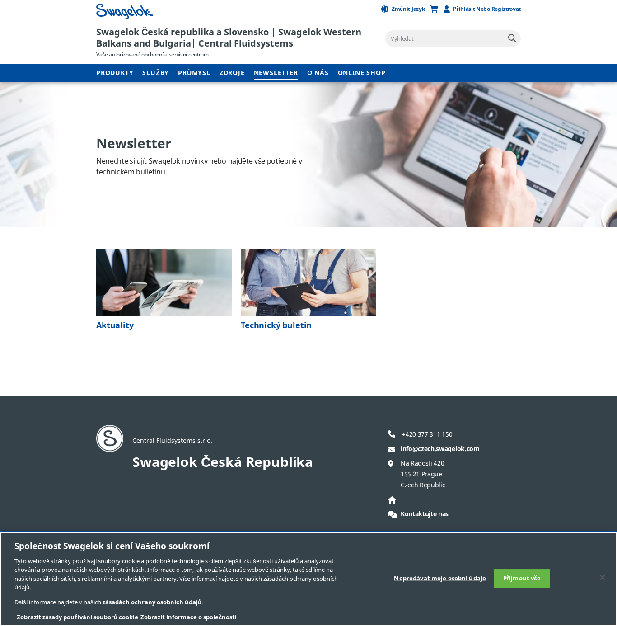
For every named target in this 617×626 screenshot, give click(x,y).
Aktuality (115, 325)
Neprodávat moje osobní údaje (440, 578)
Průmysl (194, 73)
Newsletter (276, 73)
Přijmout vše (522, 578)
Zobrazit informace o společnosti (188, 616)
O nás (318, 73)
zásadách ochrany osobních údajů (152, 602)
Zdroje (232, 73)
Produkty (114, 73)
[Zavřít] (602, 577)
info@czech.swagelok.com (440, 449)
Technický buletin (276, 325)
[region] (308, 579)
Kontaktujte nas (425, 514)
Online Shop (362, 73)
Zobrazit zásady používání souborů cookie (77, 616)
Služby (155, 73)
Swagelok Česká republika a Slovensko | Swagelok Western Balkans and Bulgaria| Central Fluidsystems (228, 38)
